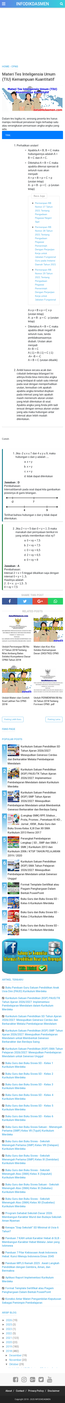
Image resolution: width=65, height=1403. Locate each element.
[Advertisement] (32, 40)
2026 (9, 1320)
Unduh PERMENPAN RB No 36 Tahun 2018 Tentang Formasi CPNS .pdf (48, 701)
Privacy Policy (36, 1390)
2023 (9, 1329)
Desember (15, 1355)
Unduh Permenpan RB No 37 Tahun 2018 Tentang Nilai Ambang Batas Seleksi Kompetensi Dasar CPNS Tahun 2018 (16, 653)
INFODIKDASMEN (32, 4)
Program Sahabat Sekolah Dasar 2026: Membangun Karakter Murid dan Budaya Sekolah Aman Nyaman (31, 1217)
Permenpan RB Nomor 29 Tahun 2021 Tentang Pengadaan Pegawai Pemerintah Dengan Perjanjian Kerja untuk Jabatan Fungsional (45, 284)
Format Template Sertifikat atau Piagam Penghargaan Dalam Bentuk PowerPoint (40, 889)
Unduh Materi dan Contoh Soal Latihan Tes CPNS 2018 (16, 701)
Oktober (14, 1364)
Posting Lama (54, 719)
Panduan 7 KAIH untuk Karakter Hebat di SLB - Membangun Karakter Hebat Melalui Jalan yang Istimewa (31, 1242)
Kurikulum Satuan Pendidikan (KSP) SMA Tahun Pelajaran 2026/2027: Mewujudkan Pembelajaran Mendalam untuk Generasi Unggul (32, 870)
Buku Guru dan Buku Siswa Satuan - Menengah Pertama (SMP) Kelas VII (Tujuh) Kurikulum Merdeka (32, 1130)
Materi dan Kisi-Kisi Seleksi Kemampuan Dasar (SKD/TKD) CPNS (46, 650)
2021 (9, 1337)
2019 (9, 1346)
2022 (9, 1333)
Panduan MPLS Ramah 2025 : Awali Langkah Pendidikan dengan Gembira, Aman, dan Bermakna (30, 1267)
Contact (20, 1390)
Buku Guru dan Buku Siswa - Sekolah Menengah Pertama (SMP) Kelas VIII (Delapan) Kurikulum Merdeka (30, 1145)
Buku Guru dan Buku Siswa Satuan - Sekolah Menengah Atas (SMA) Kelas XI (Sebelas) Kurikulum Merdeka (30, 1188)
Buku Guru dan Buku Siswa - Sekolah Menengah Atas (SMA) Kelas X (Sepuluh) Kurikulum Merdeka (27, 1174)
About (9, 1390)
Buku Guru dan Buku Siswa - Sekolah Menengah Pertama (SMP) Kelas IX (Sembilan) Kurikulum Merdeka (30, 1159)
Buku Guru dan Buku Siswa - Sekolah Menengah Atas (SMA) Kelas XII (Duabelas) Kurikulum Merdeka (28, 1202)
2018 (9, 1351)
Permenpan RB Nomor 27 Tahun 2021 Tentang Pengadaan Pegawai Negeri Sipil (44, 212)
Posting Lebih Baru (12, 719)
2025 (9, 1324)
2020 (9, 1342)
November (15, 1359)
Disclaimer (54, 1390)
